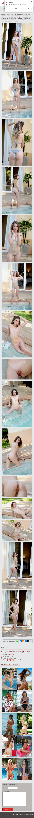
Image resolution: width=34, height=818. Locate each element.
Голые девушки (13, 651)
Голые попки (9, 652)
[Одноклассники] (23, 641)
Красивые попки (18, 652)
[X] (28, 641)
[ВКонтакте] (21, 641)
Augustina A (11, 654)
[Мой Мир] (26, 641)
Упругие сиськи (27, 652)
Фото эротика (21, 814)
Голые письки (21, 651)
